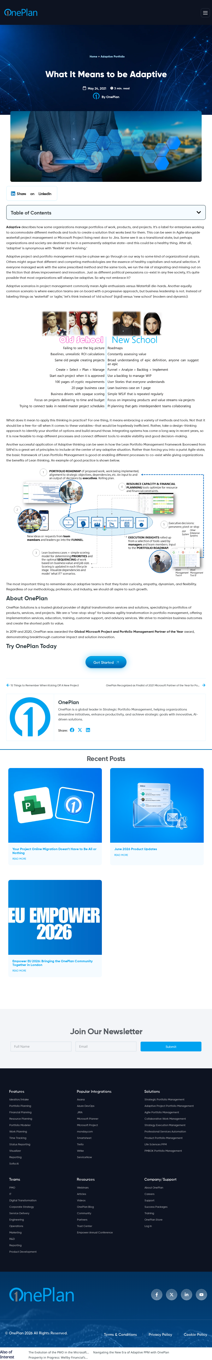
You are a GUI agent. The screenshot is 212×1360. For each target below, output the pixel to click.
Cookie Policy (195, 1334)
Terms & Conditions (120, 1334)
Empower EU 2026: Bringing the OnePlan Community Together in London (52, 963)
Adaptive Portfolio (113, 56)
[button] (32, 193)
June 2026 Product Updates (135, 848)
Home (93, 56)
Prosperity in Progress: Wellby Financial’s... (58, 1357)
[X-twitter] (171, 1294)
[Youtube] (201, 1294)
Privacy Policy (160, 1334)
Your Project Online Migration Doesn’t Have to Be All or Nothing (54, 850)
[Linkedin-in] (186, 1294)
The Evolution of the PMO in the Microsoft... (59, 1352)
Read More (19, 858)
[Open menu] (205, 12)
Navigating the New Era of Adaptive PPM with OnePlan (131, 1352)
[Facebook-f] (156, 1294)
